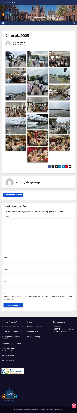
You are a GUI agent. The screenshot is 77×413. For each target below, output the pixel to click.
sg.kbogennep (22, 42)
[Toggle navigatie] (38, 22)
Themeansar (58, 409)
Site (5, 281)
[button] (74, 23)
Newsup (48, 409)
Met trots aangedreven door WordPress (27, 409)
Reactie (7, 216)
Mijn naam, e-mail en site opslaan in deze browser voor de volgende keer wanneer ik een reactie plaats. (38, 298)
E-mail (7, 269)
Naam (6, 257)
